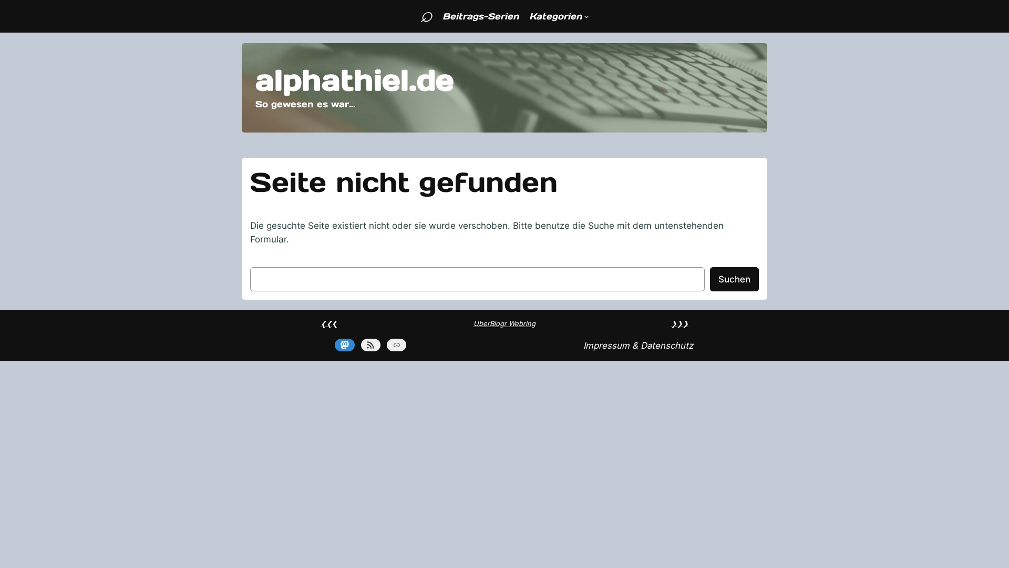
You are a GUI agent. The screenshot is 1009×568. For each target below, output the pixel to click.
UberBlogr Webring (504, 323)
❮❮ (326, 323)
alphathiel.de (354, 80)
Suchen (734, 279)
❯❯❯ (679, 323)
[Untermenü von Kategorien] (586, 16)
